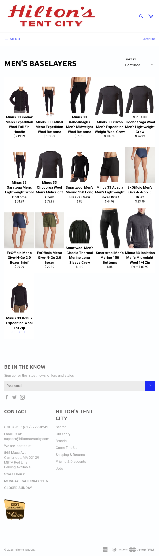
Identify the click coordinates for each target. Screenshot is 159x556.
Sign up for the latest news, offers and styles (39, 375)
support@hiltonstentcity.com (26, 439)
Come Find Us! (67, 448)
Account (149, 39)
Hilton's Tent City (25, 549)
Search (61, 427)
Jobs (60, 468)
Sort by (130, 59)
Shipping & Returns (70, 455)
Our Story (63, 434)
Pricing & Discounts (71, 461)
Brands (61, 441)
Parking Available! (17, 467)
